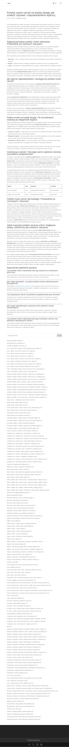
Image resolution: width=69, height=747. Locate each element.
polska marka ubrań (25, 286)
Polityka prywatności (33, 740)
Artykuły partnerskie (20, 18)
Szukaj (59, 335)
